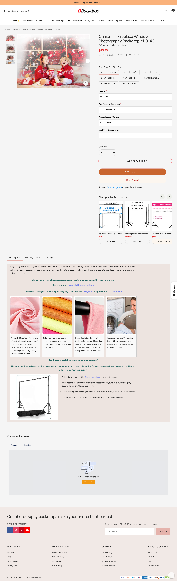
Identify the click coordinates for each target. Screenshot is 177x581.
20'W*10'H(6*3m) (129, 84)
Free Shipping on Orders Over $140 (88, 3)
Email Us (151, 557)
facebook (117, 291)
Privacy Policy (153, 566)
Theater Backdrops (148, 20)
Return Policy (57, 566)
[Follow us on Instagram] (16, 530)
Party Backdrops (75, 20)
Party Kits (89, 20)
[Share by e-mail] (138, 55)
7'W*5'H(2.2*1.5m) (108, 72)
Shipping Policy (58, 557)
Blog (149, 561)
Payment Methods (108, 566)
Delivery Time (12, 566)
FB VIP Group (107, 557)
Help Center (152, 553)
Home (7, 29)
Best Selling (28, 20)
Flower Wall (131, 20)
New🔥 (16, 20)
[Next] (88, 61)
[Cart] (171, 11)
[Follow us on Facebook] (10, 530)
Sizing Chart (56, 561)
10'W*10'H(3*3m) (108, 84)
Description (14, 257)
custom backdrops (92, 377)
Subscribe (162, 531)
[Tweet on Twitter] (134, 55)
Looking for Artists (109, 561)
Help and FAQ (12, 561)
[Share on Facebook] (126, 55)
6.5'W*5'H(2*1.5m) (149, 72)
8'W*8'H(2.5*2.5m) (151, 78)
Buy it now (132, 180)
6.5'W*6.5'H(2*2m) (109, 78)
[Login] (166, 11)
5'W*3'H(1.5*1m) (129, 72)
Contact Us (11, 557)
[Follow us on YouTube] (27, 530)
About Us (10, 553)
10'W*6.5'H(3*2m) (130, 78)
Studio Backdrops (56, 20)
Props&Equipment (115, 20)
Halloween (41, 20)
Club (162, 20)
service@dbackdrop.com (81, 285)
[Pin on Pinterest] (130, 55)
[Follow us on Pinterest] (21, 530)
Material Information (60, 553)
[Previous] (162, 196)
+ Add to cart (164, 241)
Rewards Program (108, 553)
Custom (100, 20)
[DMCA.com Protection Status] (167, 577)
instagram (87, 291)
